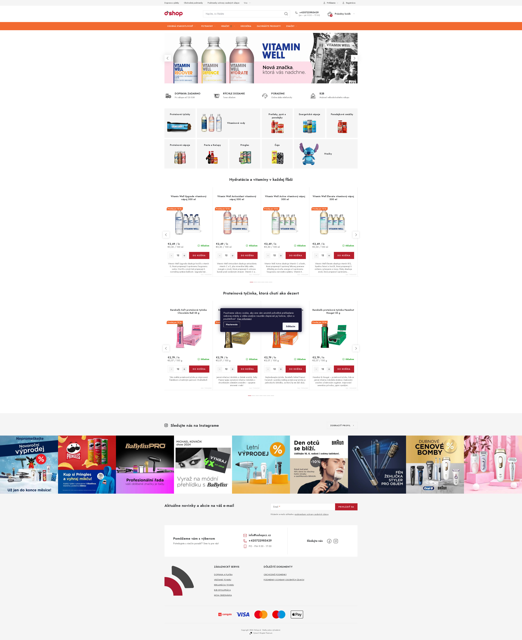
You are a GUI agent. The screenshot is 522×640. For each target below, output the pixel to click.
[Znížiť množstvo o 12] (171, 255)
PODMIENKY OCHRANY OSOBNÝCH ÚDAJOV (284, 579)
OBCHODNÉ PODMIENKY (275, 574)
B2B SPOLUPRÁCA (222, 590)
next (356, 235)
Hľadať (286, 13)
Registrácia (350, 2)
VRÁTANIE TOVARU (222, 579)
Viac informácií (244, 318)
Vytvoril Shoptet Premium (262, 633)
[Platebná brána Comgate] (225, 614)
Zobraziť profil (340, 425)
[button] (167, 58)
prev (166, 235)
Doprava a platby (171, 2)
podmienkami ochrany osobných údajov (312, 514)
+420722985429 (309, 12)
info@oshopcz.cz (260, 535)
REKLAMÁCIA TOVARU (224, 585)
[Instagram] (336, 541)
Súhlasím (290, 326)
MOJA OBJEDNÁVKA (223, 595)
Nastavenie (232, 324)
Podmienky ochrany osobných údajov (224, 2)
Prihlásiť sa (346, 506)
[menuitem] (181, 26)
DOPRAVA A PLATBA (223, 574)
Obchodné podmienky (193, 2)
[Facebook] (329, 541)
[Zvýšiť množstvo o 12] (184, 255)
